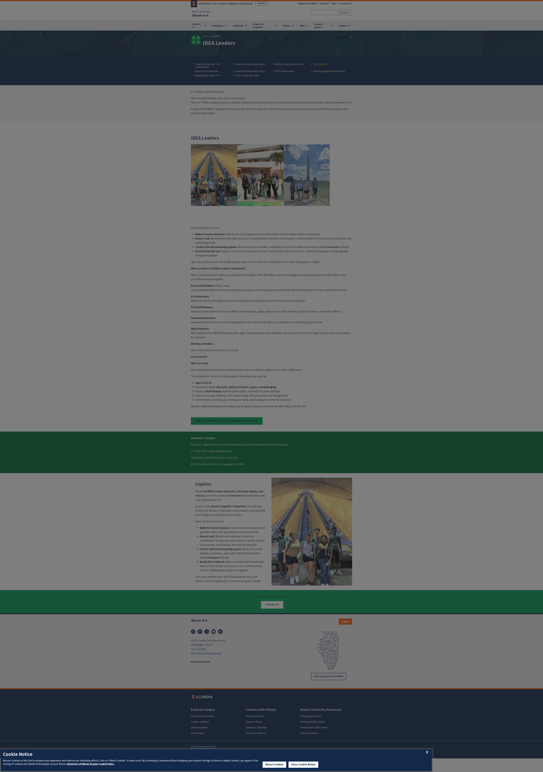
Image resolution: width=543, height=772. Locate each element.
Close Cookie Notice (303, 764)
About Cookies (274, 764)
